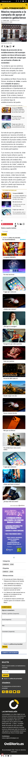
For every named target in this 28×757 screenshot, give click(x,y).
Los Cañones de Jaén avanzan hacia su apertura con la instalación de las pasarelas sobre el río (14, 594)
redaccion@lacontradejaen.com (10, 738)
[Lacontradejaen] (14, 8)
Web (3, 625)
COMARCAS (6, 564)
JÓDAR (12, 564)
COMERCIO (5, 571)
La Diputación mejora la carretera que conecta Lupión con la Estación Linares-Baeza (14, 600)
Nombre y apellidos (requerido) (10, 613)
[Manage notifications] (2, 754)
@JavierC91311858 (7, 22)
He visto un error (7, 224)
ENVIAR (4, 234)
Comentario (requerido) (8, 631)
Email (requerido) (6, 619)
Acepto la (11, 237)
